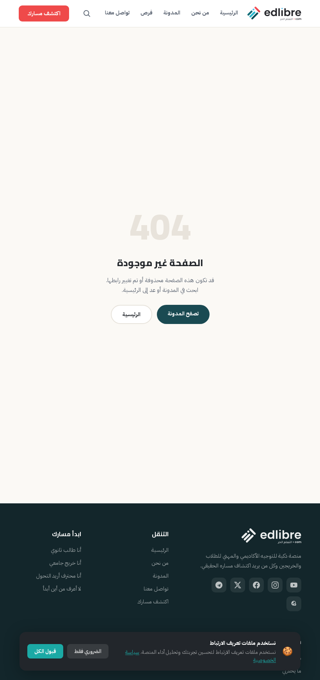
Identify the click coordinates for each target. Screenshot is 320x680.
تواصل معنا (117, 13)
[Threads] (293, 603)
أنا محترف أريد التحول (58, 576)
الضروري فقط (87, 651)
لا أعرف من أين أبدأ (62, 589)
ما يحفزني (291, 671)
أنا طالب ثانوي (66, 550)
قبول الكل (45, 651)
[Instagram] (275, 585)
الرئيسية (229, 13)
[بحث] (87, 14)
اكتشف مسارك (43, 13)
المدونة (172, 13)
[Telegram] (219, 585)
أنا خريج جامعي (65, 563)
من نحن (200, 13)
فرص (146, 13)
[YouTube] (293, 585)
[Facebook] (256, 585)
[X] (237, 585)
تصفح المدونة (183, 314)
